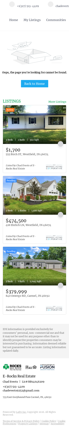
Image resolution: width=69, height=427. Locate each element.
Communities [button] (56, 20)
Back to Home (34, 84)
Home (13, 20)
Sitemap (44, 423)
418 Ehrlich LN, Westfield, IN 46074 (28, 225)
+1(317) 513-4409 (14, 386)
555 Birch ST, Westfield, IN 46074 (27, 154)
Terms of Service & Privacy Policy (21, 421)
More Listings (57, 101)
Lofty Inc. (21, 412)
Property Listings (28, 423)
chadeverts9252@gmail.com (21, 390)
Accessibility (57, 423)
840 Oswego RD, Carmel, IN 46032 (27, 295)
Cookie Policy (49, 421)
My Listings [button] (32, 20)
